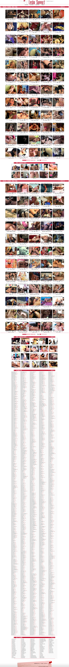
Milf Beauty (40, 450)
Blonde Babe (13, 615)
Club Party (22, 480)
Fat (22, 231)
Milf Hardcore (41, 460)
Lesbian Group (32, 598)
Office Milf (40, 518)
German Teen (31, 399)
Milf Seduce (40, 469)
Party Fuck (40, 546)
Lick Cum (40, 394)
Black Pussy (12, 604)
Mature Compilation (41, 416)
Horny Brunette (32, 468)
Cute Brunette (22, 518)
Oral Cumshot (41, 523)
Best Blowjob (13, 540)
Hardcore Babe (32, 450)
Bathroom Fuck (13, 514)
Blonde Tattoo (22, 378)
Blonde (12, 19)
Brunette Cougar (23, 410)
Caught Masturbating (23, 450)
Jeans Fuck (31, 530)
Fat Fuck (22, 606)
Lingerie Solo (41, 397)
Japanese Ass (31, 517)
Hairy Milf (31, 443)
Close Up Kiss (22, 475)
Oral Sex (40, 525)
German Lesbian (32, 397)
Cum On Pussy (22, 510)
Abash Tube (34, 352)
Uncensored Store (34, 344)
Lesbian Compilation (32, 584)
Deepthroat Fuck (23, 534)
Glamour (48, 206)
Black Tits (12, 610)
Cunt (60, 256)
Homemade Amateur (32, 459)
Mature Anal (40, 407)
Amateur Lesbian (13, 409)
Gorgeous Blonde (32, 416)
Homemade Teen (32, 463)
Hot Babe (31, 481)
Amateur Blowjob (13, 385)
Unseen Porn (44, 344)
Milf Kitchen (40, 461)
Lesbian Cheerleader (32, 581)
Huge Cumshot (32, 485)
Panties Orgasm (41, 540)
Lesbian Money (32, 612)
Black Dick (12, 595)
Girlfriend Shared (32, 405)
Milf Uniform (40, 479)
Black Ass (12, 588)
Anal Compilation (13, 449)
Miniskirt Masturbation (42, 482)
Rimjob (23, 107)
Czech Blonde (22, 526)
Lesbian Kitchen (32, 604)
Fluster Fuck (15, 178)
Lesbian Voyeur (41, 389)
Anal (55, 281)
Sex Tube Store (44, 367)
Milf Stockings (41, 473)
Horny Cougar (31, 470)
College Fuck (22, 485)
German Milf (31, 398)
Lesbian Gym (31, 599)
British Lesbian (22, 395)
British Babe (22, 394)
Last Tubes (25, 178)
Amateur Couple (13, 393)
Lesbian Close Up (32, 582)
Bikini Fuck (12, 583)
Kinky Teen (31, 538)
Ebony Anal (22, 572)
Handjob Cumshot (32, 446)
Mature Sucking (41, 444)
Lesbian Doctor (32, 587)
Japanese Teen (32, 528)
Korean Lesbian (32, 542)
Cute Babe (22, 516)
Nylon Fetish (40, 514)
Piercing (21, 107)
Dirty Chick (22, 544)
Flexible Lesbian (32, 378)
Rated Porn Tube (25, 367)
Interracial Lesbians (32, 507)
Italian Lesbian (32, 515)
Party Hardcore (41, 548)
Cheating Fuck (22, 454)
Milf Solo (40, 470)
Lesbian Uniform (41, 388)
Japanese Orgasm (32, 527)
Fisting (37, 44)
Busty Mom (22, 444)
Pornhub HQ (34, 178)
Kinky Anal (31, 533)
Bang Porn (43, 170)
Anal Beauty (12, 448)
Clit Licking (22, 471)
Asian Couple (13, 478)
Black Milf (12, 599)
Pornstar (60, 19)
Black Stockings (13, 607)
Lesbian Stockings (41, 378)
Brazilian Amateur (23, 390)
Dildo (39, 19)
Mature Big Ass (41, 411)
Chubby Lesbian (23, 460)
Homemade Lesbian (32, 461)
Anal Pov (12, 462)
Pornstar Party (41, 573)
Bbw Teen (12, 525)
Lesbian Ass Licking (32, 574)
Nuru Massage (41, 513)
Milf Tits (40, 478)
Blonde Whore (22, 381)
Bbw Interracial (13, 518)
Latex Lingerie (32, 546)
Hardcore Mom (32, 454)
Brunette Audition (23, 400)
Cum (15, 132)
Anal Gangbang (13, 456)
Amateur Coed (13, 390)
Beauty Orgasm (13, 536)
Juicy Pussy (31, 532)
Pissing (15, 243)
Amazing (56, 231)
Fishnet (24, 32)
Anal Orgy (12, 460)
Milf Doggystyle (41, 454)
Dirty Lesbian (22, 546)
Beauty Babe (13, 531)
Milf (27, 69)
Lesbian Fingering (32, 593)
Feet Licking (22, 614)
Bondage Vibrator (23, 387)
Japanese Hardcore (32, 521)
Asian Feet (12, 480)
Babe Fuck (12, 507)
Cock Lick (22, 482)
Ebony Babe (22, 573)
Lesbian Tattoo (41, 382)
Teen (50, 69)
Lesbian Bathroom (32, 577)
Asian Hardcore (13, 483)
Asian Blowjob (13, 476)
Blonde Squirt (22, 377)
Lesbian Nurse (32, 614)
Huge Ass (31, 482)
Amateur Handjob (13, 405)
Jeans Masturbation (32, 531)
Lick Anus (40, 393)
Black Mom (12, 600)
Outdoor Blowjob (41, 531)
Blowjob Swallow (23, 384)
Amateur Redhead (13, 418)
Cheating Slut (22, 456)
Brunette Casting (23, 407)
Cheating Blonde (23, 452)
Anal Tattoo (12, 465)
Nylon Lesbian (41, 515)
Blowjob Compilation (23, 382)
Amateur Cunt (13, 395)
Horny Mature (31, 474)
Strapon (33, 32)
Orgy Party (40, 528)
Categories (42, 4)
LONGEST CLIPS (33, 160)
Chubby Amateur (23, 457)
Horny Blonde (31, 467)
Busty (58, 69)
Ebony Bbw (22, 574)
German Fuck (31, 396)
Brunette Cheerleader (23, 408)
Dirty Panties (22, 548)
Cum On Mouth (22, 509)
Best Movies (26, 4)
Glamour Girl (31, 408)
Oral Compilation (41, 521)
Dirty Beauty (22, 541)
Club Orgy (22, 479)
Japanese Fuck (32, 520)
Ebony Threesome (23, 590)
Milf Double (40, 455)
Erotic (27, 44)
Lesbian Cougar (32, 585)
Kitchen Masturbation (32, 540)
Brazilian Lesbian (23, 391)
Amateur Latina (13, 408)
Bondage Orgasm (23, 386)
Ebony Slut (22, 587)
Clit (62, 281)
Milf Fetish (40, 456)
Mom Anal (40, 485)
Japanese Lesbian (32, 523)
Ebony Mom (22, 584)
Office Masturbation (41, 517)
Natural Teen (40, 509)
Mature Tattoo (41, 445)
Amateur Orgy (13, 415)
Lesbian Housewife (32, 600)
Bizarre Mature (13, 586)
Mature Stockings (41, 443)
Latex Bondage (32, 543)
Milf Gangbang (41, 458)
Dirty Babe (22, 540)
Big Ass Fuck (13, 550)
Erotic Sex (22, 594)
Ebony (55, 44)
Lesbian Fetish (32, 592)
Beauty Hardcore (13, 535)
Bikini (37, 19)
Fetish (12, 57)
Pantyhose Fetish (41, 542)
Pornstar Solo (41, 576)
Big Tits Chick (13, 576)
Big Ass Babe (13, 545)
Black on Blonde (13, 612)
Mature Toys (40, 447)
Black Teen (12, 608)
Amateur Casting (13, 387)
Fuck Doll (31, 388)
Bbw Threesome (13, 526)
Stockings (36, 19)
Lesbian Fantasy (32, 590)
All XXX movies (16, 170)
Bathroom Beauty (13, 513)
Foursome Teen (32, 384)
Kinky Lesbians (32, 536)
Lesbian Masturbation (32, 608)
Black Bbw (12, 590)
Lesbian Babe (31, 575)
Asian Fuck (12, 482)
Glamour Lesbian (32, 409)
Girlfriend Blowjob (32, 403)
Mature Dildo (40, 418)
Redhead (45, 32)
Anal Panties (13, 461)
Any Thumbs (53, 352)
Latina (55, 19)
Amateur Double (13, 399)
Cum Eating (22, 507)
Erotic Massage (23, 593)
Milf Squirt (40, 472)
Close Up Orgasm (23, 477)
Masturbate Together (41, 404)
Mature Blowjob (41, 414)
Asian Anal (12, 472)
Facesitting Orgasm (23, 597)
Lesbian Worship (41, 391)
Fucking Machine (32, 389)
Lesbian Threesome (41, 385)
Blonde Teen (22, 379)
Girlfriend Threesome (32, 406)
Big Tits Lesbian (13, 578)
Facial (58, 319)
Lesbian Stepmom (41, 377)
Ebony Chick (22, 578)
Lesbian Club (31, 583)
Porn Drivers (53, 178)
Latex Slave (31, 548)
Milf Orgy (40, 464)
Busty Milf (22, 443)
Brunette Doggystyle (23, 411)
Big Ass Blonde (13, 546)
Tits (49, 19)
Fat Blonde (22, 604)
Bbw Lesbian (13, 520)
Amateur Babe (13, 382)
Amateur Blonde (13, 384)
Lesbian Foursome (32, 596)
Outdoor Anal (40, 530)
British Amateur (22, 393)
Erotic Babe (22, 592)
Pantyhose (36, 107)
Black (11, 120)
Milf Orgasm (40, 463)
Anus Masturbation (13, 469)
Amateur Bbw (13, 383)
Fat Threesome (22, 613)
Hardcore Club (32, 451)
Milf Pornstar (40, 466)
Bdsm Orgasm (13, 529)
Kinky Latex (31, 535)
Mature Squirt (41, 442)
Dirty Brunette (22, 543)
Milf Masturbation (41, 462)
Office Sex (40, 519)
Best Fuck (12, 541)
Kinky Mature (31, 537)
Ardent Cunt (34, 170)
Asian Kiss (12, 484)
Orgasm (60, 107)
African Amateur (13, 378)
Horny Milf (31, 475)
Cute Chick (22, 519)
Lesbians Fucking (41, 392)
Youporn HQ (25, 352)
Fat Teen (22, 612)
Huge (48, 294)
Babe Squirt (12, 509)
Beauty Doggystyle (13, 533)
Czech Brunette (23, 527)
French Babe (31, 386)
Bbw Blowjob (13, 515)
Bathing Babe (13, 511)
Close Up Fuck (22, 474)
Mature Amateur (41, 406)
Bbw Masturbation (13, 521)
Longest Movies (37, 4)
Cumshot (56, 319)
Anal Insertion (13, 457)
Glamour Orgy (31, 412)
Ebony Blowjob (22, 576)
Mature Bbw (40, 409)
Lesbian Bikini (31, 579)
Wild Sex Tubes (16, 352)
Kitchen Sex (31, 541)
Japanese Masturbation (33, 525)
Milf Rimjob (40, 468)
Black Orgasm (13, 601)
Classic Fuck (22, 467)
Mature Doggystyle (41, 419)
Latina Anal (31, 550)
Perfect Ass (40, 550)
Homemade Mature (32, 462)
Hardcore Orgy (32, 456)
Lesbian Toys (40, 387)
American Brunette (13, 444)
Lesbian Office (32, 615)
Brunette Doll (22, 412)
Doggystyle (8, 319)
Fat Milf (21, 609)
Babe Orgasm (13, 508)
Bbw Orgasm (13, 523)
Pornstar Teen (41, 577)
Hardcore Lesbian (32, 453)
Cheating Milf (22, 455)
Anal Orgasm (13, 459)
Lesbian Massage (32, 607)
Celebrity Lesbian (23, 451)
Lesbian (25, 19)
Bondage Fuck (22, 385)
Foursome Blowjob (32, 382)
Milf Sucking (40, 475)
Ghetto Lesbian (32, 400)
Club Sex (22, 481)
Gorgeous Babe (32, 415)
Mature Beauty (41, 410)
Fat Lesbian (22, 607)
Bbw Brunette (13, 516)
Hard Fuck (31, 448)
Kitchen (23, 206)
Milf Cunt (40, 453)
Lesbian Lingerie (32, 605)
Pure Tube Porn (16, 367)
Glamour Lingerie (32, 410)
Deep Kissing (22, 532)
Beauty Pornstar (13, 537)
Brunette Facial (22, 413)
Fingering (22, 19)
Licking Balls (40, 395)
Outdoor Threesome (41, 536)
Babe (20, 19)
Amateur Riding (13, 419)
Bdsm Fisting (13, 528)
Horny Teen (31, 480)
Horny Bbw (31, 466)
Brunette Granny (23, 415)
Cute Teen (22, 523)
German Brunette (32, 395)
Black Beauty (13, 591)
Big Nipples (12, 572)
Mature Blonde (41, 413)
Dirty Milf (22, 547)
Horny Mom (31, 476)
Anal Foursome (13, 454)
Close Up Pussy (23, 478)
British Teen (22, 398)
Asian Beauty (13, 474)
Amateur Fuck (13, 402)
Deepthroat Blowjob (23, 533)
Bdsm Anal (12, 527)
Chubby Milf (22, 462)
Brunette (15, 19)
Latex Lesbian (31, 545)
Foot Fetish (31, 380)
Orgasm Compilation (41, 526)
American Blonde (13, 443)
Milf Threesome (41, 477)
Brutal (48, 319)
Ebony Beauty (22, 575)
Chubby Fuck (22, 459)
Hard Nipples (31, 449)
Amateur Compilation (14, 391)
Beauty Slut (12, 538)
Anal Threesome (13, 466)
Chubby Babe (22, 458)
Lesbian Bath (31, 576)
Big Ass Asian (13, 544)
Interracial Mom (32, 509)
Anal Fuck (12, 455)
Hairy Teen (31, 445)
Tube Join (25, 170)
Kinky (38, 44)
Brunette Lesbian (23, 417)
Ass (26, 19)
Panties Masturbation (41, 539)
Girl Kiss (31, 401)
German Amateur (32, 392)
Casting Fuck (22, 449)
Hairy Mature (31, 442)
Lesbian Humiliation (32, 601)
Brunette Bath (22, 402)
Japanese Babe (32, 518)
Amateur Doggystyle (14, 398)
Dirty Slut (22, 549)
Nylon (63, 157)
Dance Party (22, 531)
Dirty (44, 107)
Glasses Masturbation (32, 414)
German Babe (31, 393)
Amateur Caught (13, 388)
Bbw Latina (12, 519)
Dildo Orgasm (22, 536)
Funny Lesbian (32, 390)
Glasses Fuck (31, 413)
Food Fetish (31, 379)
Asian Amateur (13, 471)
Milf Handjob (40, 459)
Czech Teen (22, 530)
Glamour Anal (31, 407)
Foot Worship (31, 381)
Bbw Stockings (13, 524)
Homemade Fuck (32, 460)
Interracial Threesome (32, 514)
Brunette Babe (22, 401)
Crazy (48, 32)
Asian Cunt (12, 479)
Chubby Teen (22, 465)
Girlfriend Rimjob (32, 404)
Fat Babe (22, 603)
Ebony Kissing (22, 580)
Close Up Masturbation (23, 476)
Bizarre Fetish (13, 584)
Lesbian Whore (41, 390)
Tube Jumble (25, 344)
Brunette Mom (22, 419)
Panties (34, 107)
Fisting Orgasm (32, 377)
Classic (58, 32)
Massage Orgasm (41, 403)
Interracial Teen (32, 513)
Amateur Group (13, 404)
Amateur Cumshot (13, 394)
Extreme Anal (22, 596)
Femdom (10, 57)
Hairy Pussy (31, 444)
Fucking (25, 57)
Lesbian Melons (32, 609)
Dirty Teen (22, 550)
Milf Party (40, 465)
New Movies (31, 4)
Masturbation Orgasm (42, 405)
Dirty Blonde (22, 542)
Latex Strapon (31, 549)
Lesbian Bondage (32, 580)
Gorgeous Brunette (32, 417)
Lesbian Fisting (32, 594)
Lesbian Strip (40, 380)
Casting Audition (23, 448)
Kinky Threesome (32, 539)
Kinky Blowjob (31, 534)
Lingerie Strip (41, 398)
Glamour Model (32, 411)
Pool (44, 206)
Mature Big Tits (41, 412)
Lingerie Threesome (41, 399)
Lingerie (60, 32)
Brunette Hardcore (23, 416)
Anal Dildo (12, 451)
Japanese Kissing (32, 522)
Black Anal (12, 587)
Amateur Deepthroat (14, 396)
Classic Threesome (23, 469)
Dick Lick (22, 535)
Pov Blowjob (40, 579)
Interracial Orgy (32, 511)
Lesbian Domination (32, 588)
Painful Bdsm (40, 537)
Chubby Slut (22, 464)
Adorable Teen (13, 377)
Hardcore (49, 132)
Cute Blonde (22, 517)
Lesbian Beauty (32, 578)
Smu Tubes (53, 367)
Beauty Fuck (13, 534)
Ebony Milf (22, 583)
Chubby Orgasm (23, 463)
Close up (34, 69)
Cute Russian (22, 522)
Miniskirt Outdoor (41, 483)
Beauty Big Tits (13, 532)
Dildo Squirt (22, 538)
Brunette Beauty (23, 403)
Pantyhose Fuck (41, 543)
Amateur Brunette (13, 386)
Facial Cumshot (23, 598)
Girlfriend (37, 206)
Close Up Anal (22, 473)
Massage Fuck (41, 401)
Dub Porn (53, 170)
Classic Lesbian (23, 468)
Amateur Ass (13, 381)
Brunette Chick (22, 409)
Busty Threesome (23, 447)
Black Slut (12, 606)
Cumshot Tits (22, 514)
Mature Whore (41, 448)
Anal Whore (12, 468)
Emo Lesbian (22, 591)
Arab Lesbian (13, 470)
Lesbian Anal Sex (32, 573)
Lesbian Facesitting (32, 589)
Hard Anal (31, 447)
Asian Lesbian (13, 485)
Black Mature (13, 598)
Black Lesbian (13, 597)
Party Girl (40, 547)
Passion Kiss (40, 549)
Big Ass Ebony (13, 549)
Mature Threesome (41, 446)
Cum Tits (22, 512)
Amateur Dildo (13, 397)
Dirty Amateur (22, 539)
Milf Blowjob (40, 452)
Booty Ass (22, 388)
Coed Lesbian (22, 483)
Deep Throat (25, 256)
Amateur (8, 19)
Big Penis (12, 573)
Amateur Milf (13, 410)
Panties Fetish (41, 538)
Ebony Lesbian (22, 581)
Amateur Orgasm (13, 414)
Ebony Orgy (22, 586)
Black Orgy (12, 602)
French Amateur (32, 385)
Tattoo (48, 57)
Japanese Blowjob (32, 519)
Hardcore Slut (31, 457)
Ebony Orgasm (22, 585)
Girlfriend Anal (31, 402)
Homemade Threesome (33, 464)
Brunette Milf (22, 418)
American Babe (13, 442)
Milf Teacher (40, 476)
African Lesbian (13, 379)
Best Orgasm (13, 542)
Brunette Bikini (22, 405)
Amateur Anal (13, 380)
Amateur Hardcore (13, 406)
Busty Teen (22, 446)
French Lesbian (32, 387)
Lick (60, 120)
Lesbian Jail (31, 602)
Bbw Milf (12, 522)
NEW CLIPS (28, 160)
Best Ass (12, 539)
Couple (62, 69)
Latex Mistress (32, 547)
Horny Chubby (32, 469)
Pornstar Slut (40, 575)
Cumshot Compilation (23, 513)
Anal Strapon (13, 464)
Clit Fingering (22, 470)
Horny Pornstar (32, 478)
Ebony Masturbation (23, 582)
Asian (55, 193)
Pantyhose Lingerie (41, 544)
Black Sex (12, 605)
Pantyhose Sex (41, 545)
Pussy (15, 44)
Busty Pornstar (22, 445)
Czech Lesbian (22, 528)
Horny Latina (31, 473)
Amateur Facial (13, 400)
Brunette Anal (22, 399)
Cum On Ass (22, 508)
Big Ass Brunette (13, 547)
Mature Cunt (40, 417)
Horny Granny (31, 472)
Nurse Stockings (41, 512)
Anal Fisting (12, 453)
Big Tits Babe (13, 575)
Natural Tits (40, 510)
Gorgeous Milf (31, 419)
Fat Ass (21, 602)
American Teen (13, 447)
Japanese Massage (32, 524)
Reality (21, 32)
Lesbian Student (41, 381)
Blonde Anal (12, 613)
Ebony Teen (22, 589)
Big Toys (12, 580)
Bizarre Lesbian (13, 585)
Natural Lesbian (41, 507)
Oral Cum (40, 522)
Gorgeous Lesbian (32, 418)
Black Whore (13, 611)
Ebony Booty (22, 577)
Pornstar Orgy (41, 572)
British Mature (22, 396)
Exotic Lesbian (22, 595)
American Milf (13, 446)
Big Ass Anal (13, 543)
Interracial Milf (31, 508)
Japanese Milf (31, 526)
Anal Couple (13, 450)
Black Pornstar (13, 603)
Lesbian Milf (31, 610)
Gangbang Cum (32, 391)
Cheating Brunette (23, 453)
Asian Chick (12, 477)
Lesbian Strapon (41, 379)
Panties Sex (40, 541)
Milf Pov (40, 467)
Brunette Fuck (22, 414)
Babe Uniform (13, 510)
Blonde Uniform (23, 380)
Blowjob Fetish (22, 383)
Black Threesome (13, 609)
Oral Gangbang (41, 524)
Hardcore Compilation (32, 452)
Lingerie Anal (40, 396)
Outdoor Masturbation (42, 533)
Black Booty (12, 593)
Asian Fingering (13, 481)
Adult (43, 352)
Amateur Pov (13, 417)
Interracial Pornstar (32, 512)
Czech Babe (22, 525)
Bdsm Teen (12, 530)
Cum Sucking (22, 511)
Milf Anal (40, 449)
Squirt (44, 120)
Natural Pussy (41, 508)
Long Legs (40, 400)
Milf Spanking (41, 471)
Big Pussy (12, 574)
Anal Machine (13, 458)
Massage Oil (40, 402)
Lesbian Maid (31, 606)
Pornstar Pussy (41, 574)
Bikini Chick (12, 582)
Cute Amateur (22, 515)
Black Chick (12, 594)
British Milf (22, 397)
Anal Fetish (12, 452)
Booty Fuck (22, 389)
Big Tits (56, 120)
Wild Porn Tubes (53, 344)
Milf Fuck (40, 457)
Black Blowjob (13, 592)
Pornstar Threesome (41, 578)
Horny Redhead (32, 479)
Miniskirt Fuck (41, 481)
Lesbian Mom (31, 611)
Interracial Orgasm (32, 510)
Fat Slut (22, 611)
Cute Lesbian (22, 520)
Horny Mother (31, 477)
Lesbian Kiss (31, 603)
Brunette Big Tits (23, 404)
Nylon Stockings (41, 516)
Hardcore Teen (32, 458)
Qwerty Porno (16, 344)
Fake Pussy (22, 599)
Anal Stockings (13, 463)
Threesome (23, 145)
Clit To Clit (22, 472)
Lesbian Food (31, 595)
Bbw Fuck (12, 517)
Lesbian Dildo (31, 586)
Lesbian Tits (40, 386)
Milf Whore (40, 480)
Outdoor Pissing (41, 535)
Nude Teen (40, 511)
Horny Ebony (31, 471)
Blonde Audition (13, 614)
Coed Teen (22, 484)
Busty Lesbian (22, 442)
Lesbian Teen (41, 384)
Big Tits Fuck (13, 577)
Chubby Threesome (23, 466)
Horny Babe (31, 465)
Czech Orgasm (22, 529)
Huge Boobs (31, 483)
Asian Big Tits (13, 475)
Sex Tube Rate (34, 367)
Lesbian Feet (31, 591)
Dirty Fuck (22, 545)
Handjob (57, 193)
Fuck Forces (43, 178)
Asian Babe (12, 473)
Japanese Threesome (32, 529)
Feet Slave (22, 615)
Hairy (44, 157)
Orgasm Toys (40, 527)
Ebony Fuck (22, 579)
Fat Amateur (22, 601)
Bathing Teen (13, 512)
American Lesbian (13, 445)
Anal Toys (12, 467)
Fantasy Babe (22, 600)
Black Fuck (12, 596)
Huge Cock (31, 484)
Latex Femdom (32, 544)
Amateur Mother (13, 412)
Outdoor (36, 82)
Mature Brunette (41, 415)
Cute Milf (22, 521)
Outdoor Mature (41, 534)
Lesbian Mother (32, 613)
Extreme (23, 294)
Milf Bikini (40, 451)
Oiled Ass (40, 520)
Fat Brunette (22, 605)
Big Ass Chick (13, 548)
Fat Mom (22, 610)
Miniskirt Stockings (41, 484)
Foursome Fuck (32, 383)
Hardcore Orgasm (32, 455)
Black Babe (12, 589)
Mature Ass (40, 408)
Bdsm (10, 19)
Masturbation (14, 69)
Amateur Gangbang (13, 403)
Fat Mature (22, 608)
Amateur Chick (13, 389)
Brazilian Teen (22, 392)
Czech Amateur (23, 524)
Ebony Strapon (22, 588)
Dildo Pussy (22, 537)
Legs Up (31, 572)
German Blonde (32, 394)
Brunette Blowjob (23, 406)
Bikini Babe (12, 581)
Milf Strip (40, 474)
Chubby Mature (23, 461)
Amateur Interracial (13, 407)
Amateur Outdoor (13, 416)
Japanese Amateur (32, 516)
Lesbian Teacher (41, 383)
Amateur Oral (13, 413)
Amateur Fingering (13, 401)
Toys (60, 57)
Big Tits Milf (12, 579)
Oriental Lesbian (41, 529)
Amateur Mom (13, 411)
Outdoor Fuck (41, 532)
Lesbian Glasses (32, 597)
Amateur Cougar (13, 392)
